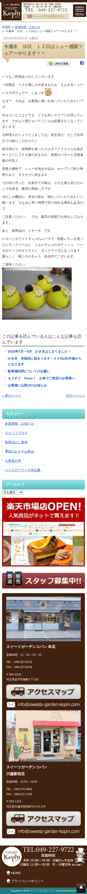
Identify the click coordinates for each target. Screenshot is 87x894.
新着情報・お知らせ (27, 27)
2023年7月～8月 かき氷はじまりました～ (39, 351)
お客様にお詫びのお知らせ (27, 385)
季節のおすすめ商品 (19, 451)
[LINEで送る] (58, 64)
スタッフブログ (16, 433)
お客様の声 (13, 461)
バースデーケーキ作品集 (23, 470)
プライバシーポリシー (27, 881)
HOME (6, 27)
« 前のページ (11, 395)
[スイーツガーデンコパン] (11, 17)
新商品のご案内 (16, 442)
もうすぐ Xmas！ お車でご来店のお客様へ (41, 378)
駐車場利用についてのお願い (29, 371)
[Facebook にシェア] (82, 64)
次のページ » (75, 395)
